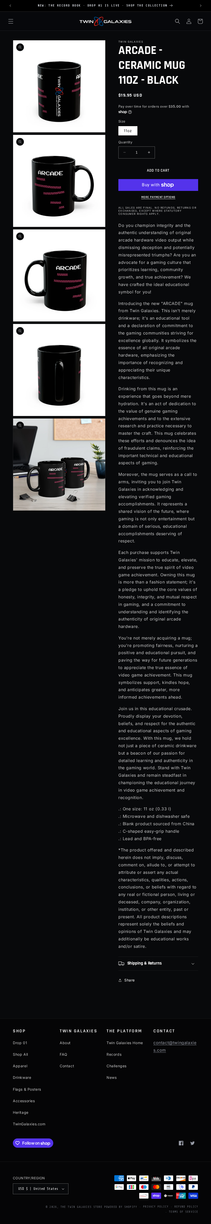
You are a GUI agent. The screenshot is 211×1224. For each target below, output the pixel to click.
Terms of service (183, 1211)
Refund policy (186, 1206)
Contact (67, 1066)
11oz (128, 130)
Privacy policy (156, 1206)
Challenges (117, 1066)
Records (114, 1054)
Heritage (21, 1112)
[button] (10, 21)
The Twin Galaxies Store (81, 1207)
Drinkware (22, 1077)
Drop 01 (20, 1043)
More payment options (158, 197)
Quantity (125, 142)
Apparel (20, 1066)
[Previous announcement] (10, 5)
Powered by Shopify (120, 1207)
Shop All (20, 1054)
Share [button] (129, 980)
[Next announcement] (200, 5)
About (65, 1043)
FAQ (63, 1054)
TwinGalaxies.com (29, 1124)
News (112, 1077)
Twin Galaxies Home (125, 1043)
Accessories (24, 1101)
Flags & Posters (27, 1089)
